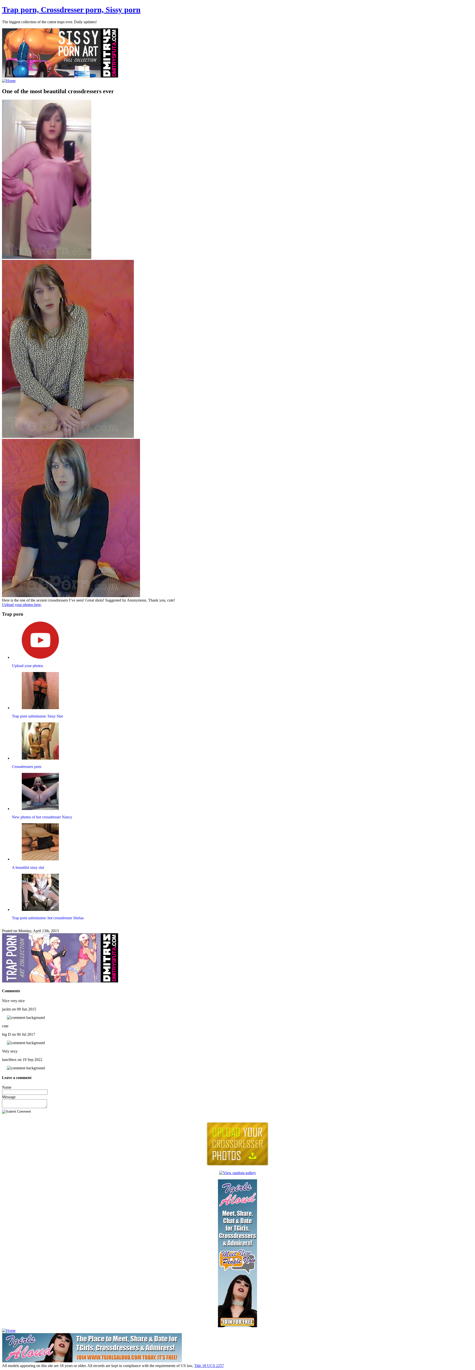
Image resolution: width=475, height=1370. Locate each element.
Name (6, 1087)
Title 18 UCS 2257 (209, 1366)
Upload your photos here (21, 605)
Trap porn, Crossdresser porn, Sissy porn (71, 9)
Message (9, 1097)
